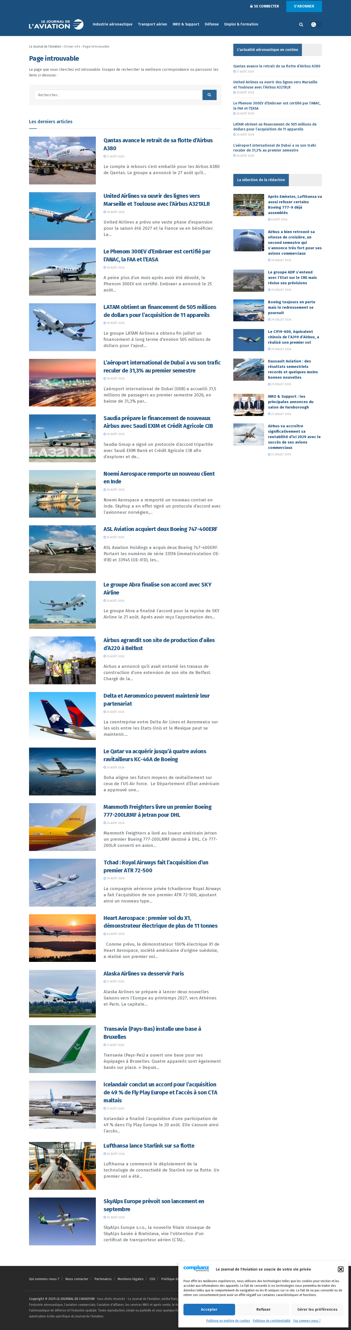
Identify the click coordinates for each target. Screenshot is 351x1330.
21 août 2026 (115, 981)
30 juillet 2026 (280, 260)
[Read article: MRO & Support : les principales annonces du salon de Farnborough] (248, 405)
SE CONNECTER (266, 6)
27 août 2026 (115, 156)
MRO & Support (186, 24)
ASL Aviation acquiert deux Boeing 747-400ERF (160, 529)
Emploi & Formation (241, 24)
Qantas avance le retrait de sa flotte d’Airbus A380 (276, 66)
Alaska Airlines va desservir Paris (144, 973)
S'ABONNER (304, 6)
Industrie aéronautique (112, 24)
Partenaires (103, 1279)
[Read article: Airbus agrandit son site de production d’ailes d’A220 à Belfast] (62, 660)
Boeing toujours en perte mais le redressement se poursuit (291, 307)
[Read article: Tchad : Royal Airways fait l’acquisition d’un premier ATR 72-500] (62, 883)
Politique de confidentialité (272, 1321)
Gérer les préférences (317, 1309)
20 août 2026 (115, 1154)
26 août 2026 (115, 212)
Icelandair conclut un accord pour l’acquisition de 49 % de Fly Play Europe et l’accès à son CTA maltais (160, 1092)
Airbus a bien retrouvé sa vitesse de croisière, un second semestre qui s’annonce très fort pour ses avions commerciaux (295, 242)
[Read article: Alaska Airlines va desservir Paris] (62, 994)
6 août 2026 (278, 219)
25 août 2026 (115, 537)
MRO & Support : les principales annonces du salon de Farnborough (290, 402)
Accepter (209, 1309)
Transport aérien (152, 24)
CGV (152, 1279)
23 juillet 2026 (280, 384)
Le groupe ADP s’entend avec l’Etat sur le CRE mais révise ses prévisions (292, 277)
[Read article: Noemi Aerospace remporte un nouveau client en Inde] (62, 494)
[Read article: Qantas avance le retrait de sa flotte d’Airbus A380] (62, 160)
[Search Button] (301, 24)
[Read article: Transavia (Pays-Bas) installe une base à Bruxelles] (62, 1049)
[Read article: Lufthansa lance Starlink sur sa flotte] (62, 1166)
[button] (340, 1269)
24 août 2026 (115, 767)
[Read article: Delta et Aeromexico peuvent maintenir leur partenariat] (62, 716)
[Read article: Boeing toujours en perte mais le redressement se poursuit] (248, 310)
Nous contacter (76, 1279)
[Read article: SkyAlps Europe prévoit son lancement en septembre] (62, 1221)
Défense (212, 24)
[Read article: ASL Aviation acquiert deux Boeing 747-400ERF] (62, 549)
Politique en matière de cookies (228, 1321)
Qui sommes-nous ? (307, 1321)
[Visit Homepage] (57, 24)
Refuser (263, 1309)
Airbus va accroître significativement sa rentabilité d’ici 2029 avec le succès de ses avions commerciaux (294, 437)
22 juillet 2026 (280, 454)
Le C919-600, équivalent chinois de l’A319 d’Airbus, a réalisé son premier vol (293, 337)
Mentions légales (131, 1279)
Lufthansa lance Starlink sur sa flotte (149, 1145)
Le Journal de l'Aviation (45, 46)
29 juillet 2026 (280, 319)
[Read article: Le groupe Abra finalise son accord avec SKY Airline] (62, 605)
